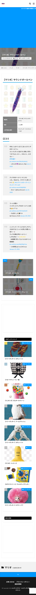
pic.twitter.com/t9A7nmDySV (18, 211)
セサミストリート (27, 468)
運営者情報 (18, 584)
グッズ (11, 68)
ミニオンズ (28, 384)
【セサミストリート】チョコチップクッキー (16, 484)
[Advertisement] (18, 29)
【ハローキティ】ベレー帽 (11, 379)
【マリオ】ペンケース (10, 463)
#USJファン (18, 182)
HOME (5, 68)
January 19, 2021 (15, 249)
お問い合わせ (10, 582)
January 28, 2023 (25, 216)
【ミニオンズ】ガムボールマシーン (14, 400)
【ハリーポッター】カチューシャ (13, 359)
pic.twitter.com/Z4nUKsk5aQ (18, 161)
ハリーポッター (27, 343)
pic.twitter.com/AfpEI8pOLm (18, 244)
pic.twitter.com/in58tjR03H (18, 187)
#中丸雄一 (13, 159)
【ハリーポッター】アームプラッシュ (14, 421)
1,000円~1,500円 (25, 58)
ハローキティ (28, 364)
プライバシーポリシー (23, 582)
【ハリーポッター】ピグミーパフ (13, 505)
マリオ (16, 58)
